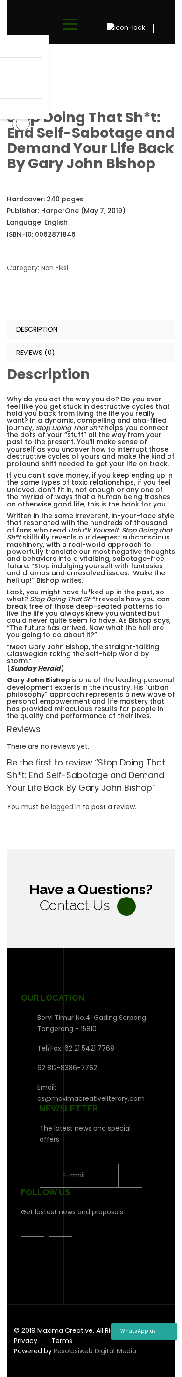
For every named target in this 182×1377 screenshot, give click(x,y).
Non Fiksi (54, 268)
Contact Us (75, 905)
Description (36, 329)
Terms (61, 1340)
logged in (66, 807)
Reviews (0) (35, 352)
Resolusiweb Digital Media (95, 1351)
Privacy (25, 1340)
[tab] (91, 329)
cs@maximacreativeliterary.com (91, 1098)
